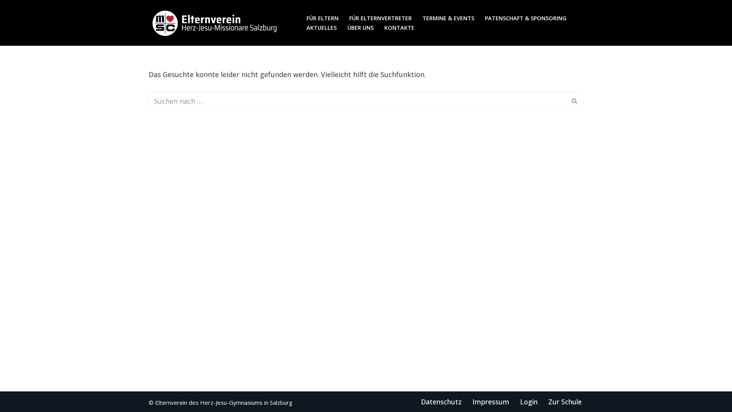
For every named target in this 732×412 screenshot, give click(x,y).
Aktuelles (322, 27)
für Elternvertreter (380, 18)
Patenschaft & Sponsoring (526, 18)
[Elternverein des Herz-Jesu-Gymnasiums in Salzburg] (215, 23)
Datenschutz (441, 401)
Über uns (360, 27)
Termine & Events (448, 18)
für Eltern (323, 18)
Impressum (490, 401)
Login (529, 401)
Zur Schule (565, 401)
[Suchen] (574, 101)
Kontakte (399, 27)
